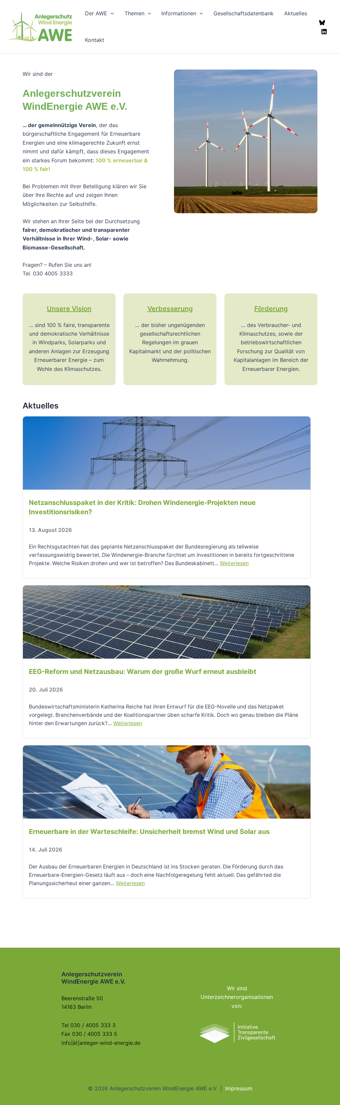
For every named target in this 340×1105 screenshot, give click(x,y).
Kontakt (94, 40)
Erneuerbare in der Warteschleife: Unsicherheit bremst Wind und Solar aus (149, 832)
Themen (134, 13)
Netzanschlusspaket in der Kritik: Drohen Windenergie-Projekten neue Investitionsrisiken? (142, 507)
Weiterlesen (234, 563)
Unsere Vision (69, 309)
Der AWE (96, 13)
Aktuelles (295, 13)
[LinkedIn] (324, 32)
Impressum (238, 1088)
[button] (110, 13)
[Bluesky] (322, 23)
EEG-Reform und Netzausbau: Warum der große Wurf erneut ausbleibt (142, 672)
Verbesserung (170, 309)
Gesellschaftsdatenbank (243, 13)
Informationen (178, 13)
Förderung (271, 309)
